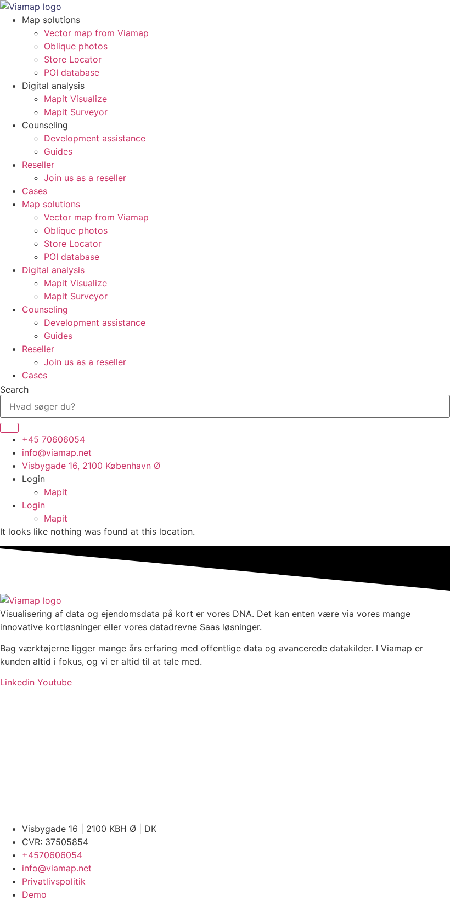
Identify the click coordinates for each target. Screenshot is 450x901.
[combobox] (225, 406)
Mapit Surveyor (76, 111)
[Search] (9, 428)
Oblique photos (76, 46)
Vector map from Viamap (96, 32)
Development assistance (94, 138)
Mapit (56, 491)
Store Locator (73, 59)
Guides (58, 151)
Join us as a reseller (85, 177)
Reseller (38, 164)
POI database (71, 72)
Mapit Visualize (75, 98)
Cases (34, 190)
